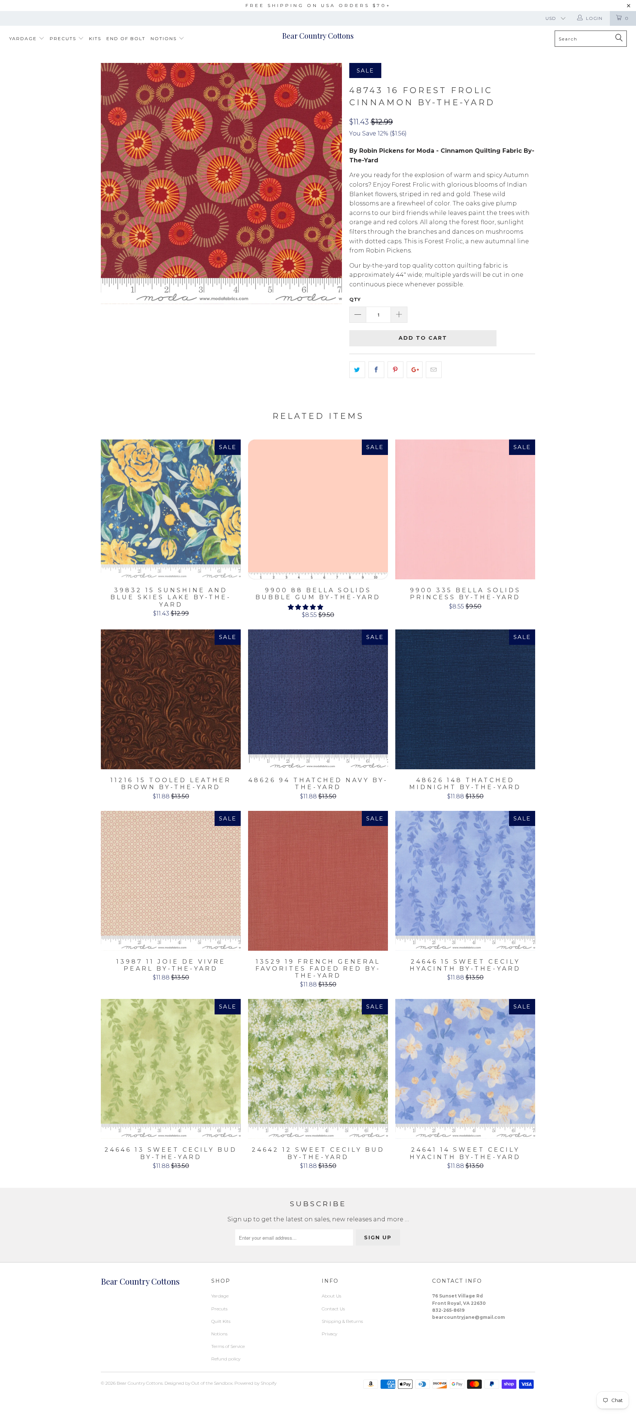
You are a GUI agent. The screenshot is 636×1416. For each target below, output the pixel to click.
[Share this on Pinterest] (395, 369)
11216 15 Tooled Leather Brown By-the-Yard (171, 699)
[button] (305, 607)
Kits (95, 38)
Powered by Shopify (255, 1383)
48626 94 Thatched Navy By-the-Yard (318, 699)
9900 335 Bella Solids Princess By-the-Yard (465, 509)
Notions (165, 38)
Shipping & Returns (342, 1321)
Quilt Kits (220, 1321)
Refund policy (225, 1359)
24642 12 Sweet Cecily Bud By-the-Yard (318, 1069)
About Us (331, 1296)
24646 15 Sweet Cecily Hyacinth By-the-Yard (465, 881)
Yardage (24, 38)
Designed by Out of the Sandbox (199, 1383)
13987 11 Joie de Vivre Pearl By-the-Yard (171, 881)
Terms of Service (228, 1346)
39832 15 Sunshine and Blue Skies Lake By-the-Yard (171, 509)
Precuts (64, 38)
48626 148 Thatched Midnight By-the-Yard (465, 699)
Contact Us (333, 1308)
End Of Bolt (125, 38)
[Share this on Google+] (415, 369)
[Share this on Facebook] (376, 369)
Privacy (329, 1333)
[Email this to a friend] (434, 369)
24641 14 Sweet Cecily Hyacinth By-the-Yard (465, 1069)
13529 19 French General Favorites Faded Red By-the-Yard (318, 881)
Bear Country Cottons (318, 35)
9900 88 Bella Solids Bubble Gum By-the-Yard (318, 509)
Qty (354, 299)
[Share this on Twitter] (357, 369)
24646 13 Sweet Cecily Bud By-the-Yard (171, 1069)
